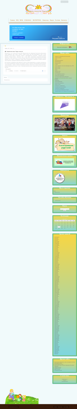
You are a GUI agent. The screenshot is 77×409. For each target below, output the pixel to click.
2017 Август (56, 251)
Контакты (64, 20)
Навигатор (45, 20)
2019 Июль (56, 274)
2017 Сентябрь (57, 252)
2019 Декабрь (56, 279)
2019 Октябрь (56, 277)
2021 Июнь (56, 298)
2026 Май (56, 353)
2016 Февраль (56, 237)
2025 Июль (56, 345)
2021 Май (56, 297)
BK (54, 191)
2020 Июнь (56, 285)
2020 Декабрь (56, 292)
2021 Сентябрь (57, 301)
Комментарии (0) (23, 70)
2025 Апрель (56, 342)
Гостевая (57, 20)
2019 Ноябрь (56, 278)
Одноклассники (57, 192)
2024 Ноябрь (56, 337)
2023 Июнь (56, 323)
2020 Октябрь (56, 290)
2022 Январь (56, 305)
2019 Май (56, 272)
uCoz (17, 406)
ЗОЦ (17, 20)
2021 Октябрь (56, 302)
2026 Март (56, 351)
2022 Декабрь (56, 317)
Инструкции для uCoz (58, 370)
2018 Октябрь (56, 265)
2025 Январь (56, 339)
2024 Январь (56, 329)
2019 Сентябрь (57, 276)
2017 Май (56, 248)
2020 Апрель (56, 283)
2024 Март (56, 331)
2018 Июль (56, 263)
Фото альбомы (66, 406)
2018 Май (56, 260)
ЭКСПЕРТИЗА (36, 20)
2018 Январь (56, 256)
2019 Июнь (56, 273)
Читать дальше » (8, 69)
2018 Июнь (56, 262)
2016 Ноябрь (56, 242)
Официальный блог (57, 367)
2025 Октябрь (56, 347)
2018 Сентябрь (57, 264)
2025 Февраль (56, 340)
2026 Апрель (56, 352)
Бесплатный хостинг (12, 406)
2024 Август (56, 333)
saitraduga (11, 70)
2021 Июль (56, 299)
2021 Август (56, 300)
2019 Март (56, 270)
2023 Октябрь (56, 326)
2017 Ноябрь (56, 254)
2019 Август (56, 275)
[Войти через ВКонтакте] (63, 4)
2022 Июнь (56, 311)
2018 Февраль (56, 257)
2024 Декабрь (56, 338)
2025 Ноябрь (56, 348)
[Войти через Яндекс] (65, 4)
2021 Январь (56, 293)
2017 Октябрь (56, 253)
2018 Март (56, 258)
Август (11, 48)
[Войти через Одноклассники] (67, 4)
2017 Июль (56, 250)
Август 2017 (65, 219)
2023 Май (56, 322)
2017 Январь (56, 244)
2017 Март (56, 246)
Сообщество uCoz (57, 368)
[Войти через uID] (62, 4)
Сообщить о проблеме (19, 37)
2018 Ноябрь (56, 266)
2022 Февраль (56, 306)
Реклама (5, 77)
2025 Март (56, 341)
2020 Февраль (56, 281)
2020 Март (56, 282)
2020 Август (56, 288)
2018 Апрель (56, 259)
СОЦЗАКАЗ (27, 20)
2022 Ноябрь (56, 316)
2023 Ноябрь (56, 327)
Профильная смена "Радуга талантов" (15, 51)
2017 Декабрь (56, 255)
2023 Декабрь (56, 328)
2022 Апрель (56, 308)
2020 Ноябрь (56, 291)
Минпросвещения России (58, 364)
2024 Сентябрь (57, 334)
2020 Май (56, 284)
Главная (12, 20)
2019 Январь (56, 268)
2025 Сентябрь (57, 346)
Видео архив (60, 406)
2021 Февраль (56, 294)
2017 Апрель (56, 247)
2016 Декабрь (56, 243)
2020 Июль (56, 287)
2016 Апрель (56, 239)
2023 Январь (56, 318)
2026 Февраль (56, 350)
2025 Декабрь (56, 349)
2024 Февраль (56, 330)
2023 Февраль (56, 319)
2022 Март (56, 307)
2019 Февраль (56, 269)
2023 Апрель (56, 321)
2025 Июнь (56, 344)
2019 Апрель (56, 271)
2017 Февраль (56, 245)
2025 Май (56, 343)
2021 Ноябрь (56, 303)
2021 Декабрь (56, 304)
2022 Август (56, 313)
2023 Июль (56, 324)
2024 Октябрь (56, 336)
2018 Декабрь (56, 267)
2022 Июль (56, 312)
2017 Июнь (56, 249)
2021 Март (56, 295)
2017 (9, 48)
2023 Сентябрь (57, 325)
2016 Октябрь (56, 241)
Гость (62, 2)
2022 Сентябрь (57, 314)
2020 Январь (56, 280)
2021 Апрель (56, 296)
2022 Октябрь (56, 315)
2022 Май (56, 309)
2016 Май (56, 240)
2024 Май (56, 332)
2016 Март (56, 238)
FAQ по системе (57, 369)
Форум (52, 20)
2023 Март (56, 320)
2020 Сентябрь (57, 289)
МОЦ (21, 20)
